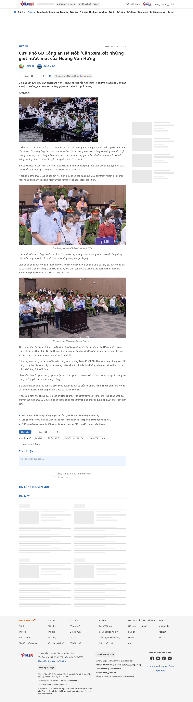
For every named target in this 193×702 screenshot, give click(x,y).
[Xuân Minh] (39, 66)
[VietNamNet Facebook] (152, 659)
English (131, 631)
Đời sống (121, 12)
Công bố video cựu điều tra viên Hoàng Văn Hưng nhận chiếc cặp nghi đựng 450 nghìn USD (66, 419)
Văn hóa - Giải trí (107, 12)
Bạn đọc (103, 620)
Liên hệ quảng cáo (105, 654)
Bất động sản (159, 12)
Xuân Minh (49, 65)
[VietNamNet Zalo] (170, 659)
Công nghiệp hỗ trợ (108, 631)
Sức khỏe (131, 12)
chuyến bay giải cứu (74, 438)
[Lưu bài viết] (43, 76)
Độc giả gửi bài (167, 666)
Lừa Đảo (39, 438)
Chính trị (22, 12)
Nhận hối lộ (53, 438)
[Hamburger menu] (177, 12)
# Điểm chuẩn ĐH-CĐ (89, 4)
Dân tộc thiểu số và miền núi (141, 620)
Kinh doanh (42, 12)
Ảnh (130, 643)
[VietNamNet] (15, 12)
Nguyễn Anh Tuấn (31, 444)
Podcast (162, 631)
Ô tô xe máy (75, 631)
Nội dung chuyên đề (138, 626)
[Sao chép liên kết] (38, 76)
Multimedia (164, 626)
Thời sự (31, 12)
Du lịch (171, 12)
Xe (150, 12)
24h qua (162, 637)
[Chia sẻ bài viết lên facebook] (21, 76)
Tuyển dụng (159, 670)
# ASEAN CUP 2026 (66, 4)
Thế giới (84, 12)
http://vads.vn (109, 672)
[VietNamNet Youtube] (158, 659)
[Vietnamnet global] (147, 5)
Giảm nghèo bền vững (109, 637)
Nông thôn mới (106, 643)
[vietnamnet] (27, 7)
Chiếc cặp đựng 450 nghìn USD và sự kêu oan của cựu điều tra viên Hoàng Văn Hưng (63, 424)
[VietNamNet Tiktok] (164, 659)
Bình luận (25, 432)
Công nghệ (142, 12)
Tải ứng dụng (152, 666)
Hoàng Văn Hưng (97, 438)
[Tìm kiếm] (172, 4)
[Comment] (49, 76)
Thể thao (93, 12)
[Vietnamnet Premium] (27, 621)
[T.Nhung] (21, 66)
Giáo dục (74, 12)
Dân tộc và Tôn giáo (58, 12)
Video (161, 620)
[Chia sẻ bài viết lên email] (32, 76)
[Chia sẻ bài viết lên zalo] (26, 76)
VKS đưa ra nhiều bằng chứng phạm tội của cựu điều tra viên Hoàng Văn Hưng (60, 415)
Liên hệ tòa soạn (46, 667)
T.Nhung (29, 65)
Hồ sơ (131, 637)
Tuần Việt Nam (133, 4)
